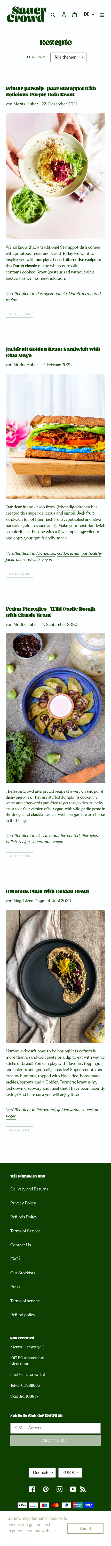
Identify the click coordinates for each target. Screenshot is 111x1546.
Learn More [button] (18, 1538)
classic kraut (47, 836)
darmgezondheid (51, 294)
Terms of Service (25, 1231)
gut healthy (91, 553)
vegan (46, 559)
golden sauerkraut (38, 526)
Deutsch (40, 1473)
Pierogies (89, 836)
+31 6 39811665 (27, 1385)
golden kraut (68, 553)
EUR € (68, 1473)
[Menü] (102, 14)
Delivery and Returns (29, 1189)
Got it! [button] (85, 1529)
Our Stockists (22, 1273)
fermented (91, 294)
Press (15, 1287)
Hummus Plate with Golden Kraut (47, 891)
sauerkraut (41, 842)
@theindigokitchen (73, 507)
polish (11, 842)
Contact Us (20, 1245)
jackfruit (13, 559)
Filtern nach (35, 57)
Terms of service (25, 1301)
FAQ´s (15, 1259)
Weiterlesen (19, 314)
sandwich (30, 559)
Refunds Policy (23, 1217)
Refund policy (22, 1315)
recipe (11, 300)
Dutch (74, 294)
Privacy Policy (23, 1203)
